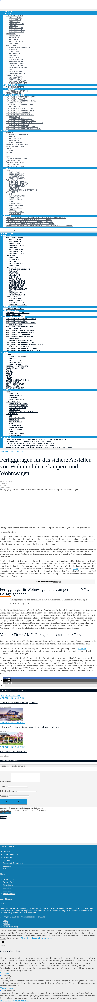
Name (3, 786)
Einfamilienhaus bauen (19, 47)
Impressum (6, 925)
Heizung (12, 136)
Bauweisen (11, 34)
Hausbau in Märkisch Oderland (20, 115)
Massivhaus (14, 36)
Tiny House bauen (17, 73)
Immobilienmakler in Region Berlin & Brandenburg (29, 220)
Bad (10, 194)
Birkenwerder (15, 103)
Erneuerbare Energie (18, 135)
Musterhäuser (15, 79)
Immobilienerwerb (11, 89)
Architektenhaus (17, 61)
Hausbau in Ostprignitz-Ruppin (20, 109)
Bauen (5, 131)
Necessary (6, 975)
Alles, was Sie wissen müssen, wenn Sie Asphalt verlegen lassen (29, 727)
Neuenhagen (14, 117)
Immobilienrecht (16, 176)
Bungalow (13, 49)
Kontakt (5, 921)
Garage (76, 568)
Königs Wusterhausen (19, 125)
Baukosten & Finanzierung (13, 863)
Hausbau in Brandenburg (14, 95)
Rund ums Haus (13, 180)
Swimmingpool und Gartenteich (23, 190)
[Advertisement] (45, 832)
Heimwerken (14, 188)
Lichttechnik (15, 204)
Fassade (9, 152)
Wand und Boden (16, 212)
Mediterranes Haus (18, 67)
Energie (9, 133)
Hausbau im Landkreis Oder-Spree (21, 121)
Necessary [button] (4, 973)
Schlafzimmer (15, 208)
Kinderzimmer (15, 200)
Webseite (4, 796)
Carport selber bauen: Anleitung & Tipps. (19, 702)
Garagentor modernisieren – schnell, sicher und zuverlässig (23, 810)
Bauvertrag (14, 172)
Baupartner (14, 22)
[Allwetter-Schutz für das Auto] (11, 744)
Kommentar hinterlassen (8, 532)
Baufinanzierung (16, 24)
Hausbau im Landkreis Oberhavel (21, 101)
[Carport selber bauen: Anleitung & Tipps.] (10, 695)
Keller (9, 156)
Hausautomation (17, 196)
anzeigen (57, 581)
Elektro (9, 150)
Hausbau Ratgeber (14, 16)
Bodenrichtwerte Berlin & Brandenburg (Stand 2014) (30, 222)
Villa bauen (14, 53)
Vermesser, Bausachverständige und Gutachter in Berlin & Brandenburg (39, 226)
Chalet (12, 69)
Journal (7, 168)
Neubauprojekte (13, 93)
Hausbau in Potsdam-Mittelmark (21, 97)
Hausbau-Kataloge (17, 81)
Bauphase (13, 26)
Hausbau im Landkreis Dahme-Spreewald (24, 123)
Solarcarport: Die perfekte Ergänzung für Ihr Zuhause (21, 808)
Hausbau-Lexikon (16, 32)
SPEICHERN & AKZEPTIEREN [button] (15, 1000)
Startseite (8, 12)
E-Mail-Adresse (8, 791)
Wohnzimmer (15, 214)
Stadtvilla (14, 51)
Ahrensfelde (15, 107)
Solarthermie (15, 142)
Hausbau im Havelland (16, 99)
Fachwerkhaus (15, 71)
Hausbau (7, 14)
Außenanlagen (16, 28)
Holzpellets (15, 138)
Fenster (9, 154)
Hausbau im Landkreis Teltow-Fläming (23, 129)
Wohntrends (12, 192)
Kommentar (5, 781)
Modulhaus (14, 43)
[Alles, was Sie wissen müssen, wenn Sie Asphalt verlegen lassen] (11, 720)
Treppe (12, 210)
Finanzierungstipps (15, 87)
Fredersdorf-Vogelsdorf (20, 119)
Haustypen (11, 45)
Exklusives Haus (16, 63)
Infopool (7, 216)
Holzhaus (13, 40)
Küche (11, 202)
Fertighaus (14, 38)
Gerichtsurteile (16, 174)
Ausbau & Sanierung (15, 146)
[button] (7, 678)
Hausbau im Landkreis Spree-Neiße (22, 127)
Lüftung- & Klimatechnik (17, 158)
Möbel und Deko (16, 206)
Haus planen (15, 20)
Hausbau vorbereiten (10, 854)
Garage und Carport (18, 184)
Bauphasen (7, 866)
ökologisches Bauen (15, 162)
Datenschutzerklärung (10, 927)
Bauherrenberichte (18, 83)
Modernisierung (13, 160)
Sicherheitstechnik (15, 166)
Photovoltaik (15, 140)
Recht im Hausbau (17, 178)
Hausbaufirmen (16, 77)
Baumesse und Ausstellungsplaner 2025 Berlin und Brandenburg (36, 218)
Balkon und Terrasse (18, 182)
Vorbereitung (15, 18)
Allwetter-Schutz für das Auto (13, 751)
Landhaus (13, 55)
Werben (5, 923)
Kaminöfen (14, 198)
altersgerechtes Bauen (17, 144)
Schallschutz (12, 164)
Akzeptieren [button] (26, 938)
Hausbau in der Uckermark (18, 113)
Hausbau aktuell (17, 30)
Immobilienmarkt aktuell (17, 91)
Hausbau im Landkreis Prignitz (20, 111)
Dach (8, 148)
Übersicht (6, 851)
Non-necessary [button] (6, 988)
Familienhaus (15, 57)
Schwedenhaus (16, 65)
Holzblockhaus (16, 41)
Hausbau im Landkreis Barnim (19, 105)
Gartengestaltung (17, 186)
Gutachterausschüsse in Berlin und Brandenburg (31, 224)
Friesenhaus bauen (17, 59)
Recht (9, 170)
